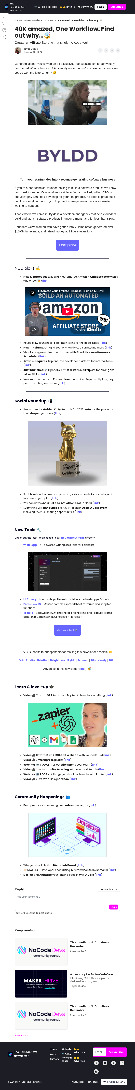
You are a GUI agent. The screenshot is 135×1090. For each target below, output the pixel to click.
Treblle (28, 613)
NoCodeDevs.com (72, 537)
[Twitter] (96, 1063)
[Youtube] (104, 1063)
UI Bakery (30, 599)
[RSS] (96, 1071)
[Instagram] (122, 1063)
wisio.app (30, 545)
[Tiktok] (113, 1063)
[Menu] (129, 6)
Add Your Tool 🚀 (67, 630)
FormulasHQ (32, 604)
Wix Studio (27, 660)
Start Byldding (67, 245)
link (44, 281)
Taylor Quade (31, 48)
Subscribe (117, 7)
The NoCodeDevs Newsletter (29, 20)
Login (100, 7)
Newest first (107, 889)
